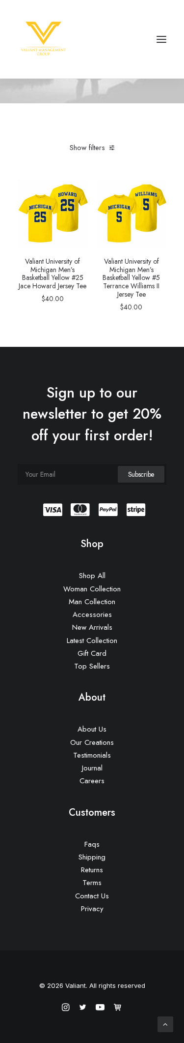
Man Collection (92, 601)
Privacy (92, 908)
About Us (92, 729)
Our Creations (92, 742)
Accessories (92, 614)
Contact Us (92, 895)
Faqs (92, 844)
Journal (92, 768)
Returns (92, 869)
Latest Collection (92, 640)
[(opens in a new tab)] (53, 213)
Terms (92, 882)
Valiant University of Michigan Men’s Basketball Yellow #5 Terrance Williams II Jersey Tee (131, 277)
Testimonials (92, 755)
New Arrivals (92, 627)
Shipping (92, 857)
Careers (92, 780)
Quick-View (76, 189)
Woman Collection (92, 588)
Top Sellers (92, 666)
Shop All (92, 575)
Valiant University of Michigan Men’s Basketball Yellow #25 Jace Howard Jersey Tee (52, 273)
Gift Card (92, 653)
